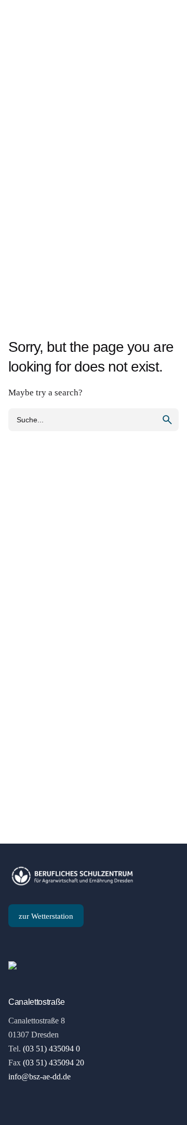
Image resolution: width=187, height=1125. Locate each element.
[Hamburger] (22, 51)
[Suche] (166, 51)
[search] (167, 419)
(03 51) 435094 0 (51, 1048)
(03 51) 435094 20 (53, 1062)
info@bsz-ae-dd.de (39, 1076)
